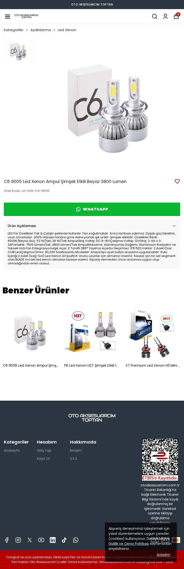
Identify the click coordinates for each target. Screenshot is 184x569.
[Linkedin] (53, 540)
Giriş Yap (44, 450)
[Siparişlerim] (165, 16)
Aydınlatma (40, 29)
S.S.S (73, 458)
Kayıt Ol (43, 458)
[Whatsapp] (76, 540)
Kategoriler (13, 29)
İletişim (76, 450)
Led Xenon (67, 29)
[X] (30, 540)
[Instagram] (18, 540)
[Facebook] (7, 540)
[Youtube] (41, 540)
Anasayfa (12, 450)
